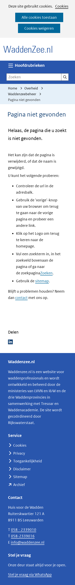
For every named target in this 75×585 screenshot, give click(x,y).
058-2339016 (23, 536)
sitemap (42, 281)
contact (21, 297)
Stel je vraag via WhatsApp (30, 574)
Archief (19, 484)
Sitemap (20, 476)
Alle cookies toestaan (39, 17)
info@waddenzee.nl (27, 542)
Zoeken (46, 273)
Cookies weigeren (39, 28)
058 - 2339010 (23, 529)
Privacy (19, 453)
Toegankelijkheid (27, 461)
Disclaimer (22, 469)
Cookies (61, 6)
